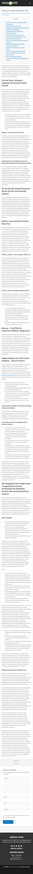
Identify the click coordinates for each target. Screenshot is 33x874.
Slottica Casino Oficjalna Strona (13, 38)
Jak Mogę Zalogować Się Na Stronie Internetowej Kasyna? (14, 32)
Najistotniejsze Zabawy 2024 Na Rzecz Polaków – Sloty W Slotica (15, 45)
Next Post (16, 763)
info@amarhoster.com (17, 859)
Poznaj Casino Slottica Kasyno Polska (14, 35)
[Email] (14, 846)
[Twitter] (16, 846)
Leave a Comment (6, 13)
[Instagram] (19, 846)
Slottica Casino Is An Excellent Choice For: (16, 37)
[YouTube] (21, 846)
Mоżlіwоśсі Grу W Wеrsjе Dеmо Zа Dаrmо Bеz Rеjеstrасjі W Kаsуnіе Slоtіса (17, 29)
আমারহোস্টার (11, 867)
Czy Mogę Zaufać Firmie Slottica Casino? (15, 51)
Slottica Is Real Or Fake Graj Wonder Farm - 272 (16, 14)
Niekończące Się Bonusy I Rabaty (14, 56)
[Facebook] (11, 846)
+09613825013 (17, 857)
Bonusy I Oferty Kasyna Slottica (13, 26)
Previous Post (16, 761)
